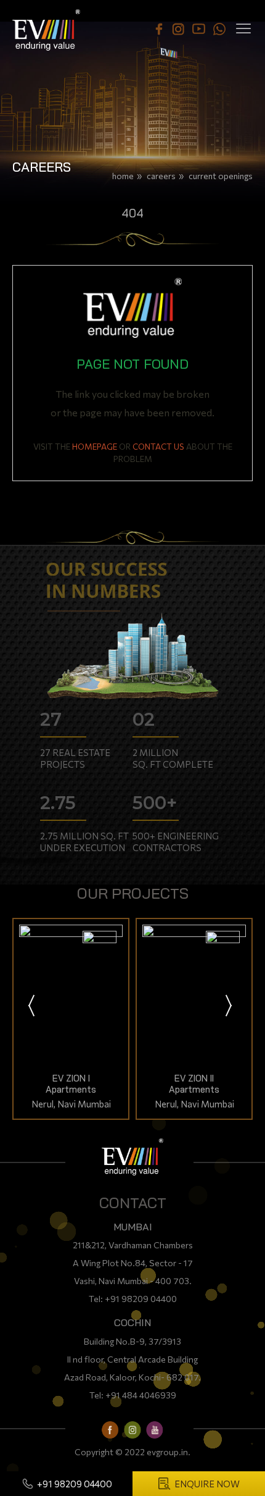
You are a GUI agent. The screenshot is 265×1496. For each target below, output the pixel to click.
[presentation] (32, 1006)
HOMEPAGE (94, 446)
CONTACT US (158, 446)
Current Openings (221, 175)
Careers (161, 175)
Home (123, 175)
